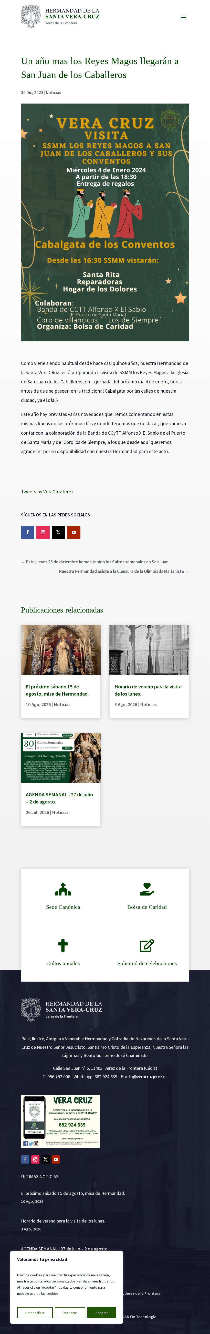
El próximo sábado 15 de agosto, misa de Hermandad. (73, 1193)
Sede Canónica (63, 907)
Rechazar (70, 1312)
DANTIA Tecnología (139, 1316)
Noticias (53, 92)
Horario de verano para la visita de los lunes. (63, 1221)
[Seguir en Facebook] (27, 532)
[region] (66, 1287)
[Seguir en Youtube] (73, 532)
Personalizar (35, 1312)
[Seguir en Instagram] (43, 532)
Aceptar (102, 1312)
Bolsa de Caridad (147, 907)
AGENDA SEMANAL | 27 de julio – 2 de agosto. (65, 1249)
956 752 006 (58, 1077)
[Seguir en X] (58, 532)
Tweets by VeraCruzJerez (47, 491)
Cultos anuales (63, 963)
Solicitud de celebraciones (147, 963)
